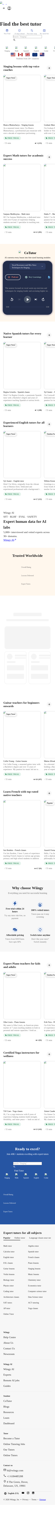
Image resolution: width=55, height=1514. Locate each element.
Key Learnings (35, 277)
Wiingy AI (8, 540)
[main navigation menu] (7, 8)
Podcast (15, 277)
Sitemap (42, 1500)
